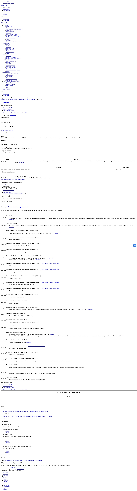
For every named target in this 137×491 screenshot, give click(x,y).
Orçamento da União (11, 67)
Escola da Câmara (10, 49)
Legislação (8, 68)
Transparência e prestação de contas (11, 81)
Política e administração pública (13, 36)
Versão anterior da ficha (22, 112)
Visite (7, 53)
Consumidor (9, 30)
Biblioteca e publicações (11, 48)
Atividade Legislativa (8, 59)
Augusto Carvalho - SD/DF (7, 130)
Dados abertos (9, 85)
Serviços (8, 45)
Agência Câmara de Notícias (12, 74)
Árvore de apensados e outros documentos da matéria (13, 179)
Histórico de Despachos (8, 190)
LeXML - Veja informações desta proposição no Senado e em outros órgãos (25, 460)
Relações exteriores (10, 38)
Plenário (8, 62)
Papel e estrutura (10, 50)
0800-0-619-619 (15, 467)
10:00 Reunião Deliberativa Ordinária (50, 263)
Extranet (5, 489)
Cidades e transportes (11, 27)
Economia (8, 33)
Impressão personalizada (8, 110)
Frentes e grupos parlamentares (13, 58)
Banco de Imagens (10, 77)
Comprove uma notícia (11, 80)
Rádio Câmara (9, 75)
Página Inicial (4, 99)
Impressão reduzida (7, 107)
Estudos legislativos (10, 66)
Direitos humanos (10, 31)
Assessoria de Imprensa (11, 79)
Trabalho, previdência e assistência (14, 42)
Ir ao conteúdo (6, 1)
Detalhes (8, 432)
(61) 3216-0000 (20, 469)
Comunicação (6, 72)
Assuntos (5, 25)
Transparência (9, 82)
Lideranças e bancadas (11, 57)
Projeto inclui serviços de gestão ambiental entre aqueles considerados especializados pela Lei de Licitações (27, 416)
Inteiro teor (12, 115)
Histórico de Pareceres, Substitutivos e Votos (13, 193)
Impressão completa (7, 109)
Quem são (8, 56)
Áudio (7, 431)
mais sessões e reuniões (6, 455)
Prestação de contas (10, 84)
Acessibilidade (6, 9)
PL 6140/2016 (5, 102)
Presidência (8, 47)
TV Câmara (9, 76)
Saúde (7, 39)
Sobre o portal (6, 485)
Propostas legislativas (11, 61)
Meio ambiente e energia (11, 35)
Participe (8, 71)
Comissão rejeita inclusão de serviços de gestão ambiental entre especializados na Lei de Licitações (25, 411)
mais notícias (3, 418)
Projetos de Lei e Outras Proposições (26, 99)
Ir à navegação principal (8, 3)
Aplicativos (6, 488)
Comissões (8, 63)
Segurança (8, 40)
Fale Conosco (6, 10)
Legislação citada (7, 192)
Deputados (5, 54)
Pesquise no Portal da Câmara (7, 98)
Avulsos (5, 184)
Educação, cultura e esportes (12, 34)
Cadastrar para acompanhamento (8, 112)
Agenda (8, 44)
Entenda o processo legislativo (13, 70)
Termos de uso (6, 486)
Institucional (6, 43)
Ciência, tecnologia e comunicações (14, 29)
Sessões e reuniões (10, 65)
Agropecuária (9, 26)
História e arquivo (10, 52)
